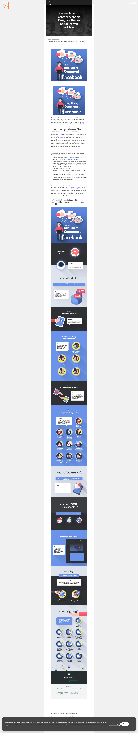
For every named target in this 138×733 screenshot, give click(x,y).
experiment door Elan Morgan (74, 159)
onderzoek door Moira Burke (74, 187)
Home (49, 39)
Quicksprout (62, 134)
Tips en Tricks (55, 39)
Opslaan (125, 724)
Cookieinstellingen (114, 724)
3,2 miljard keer (68, 117)
